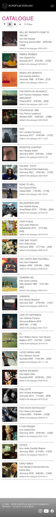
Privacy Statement (23, 506)
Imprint (6, 506)
